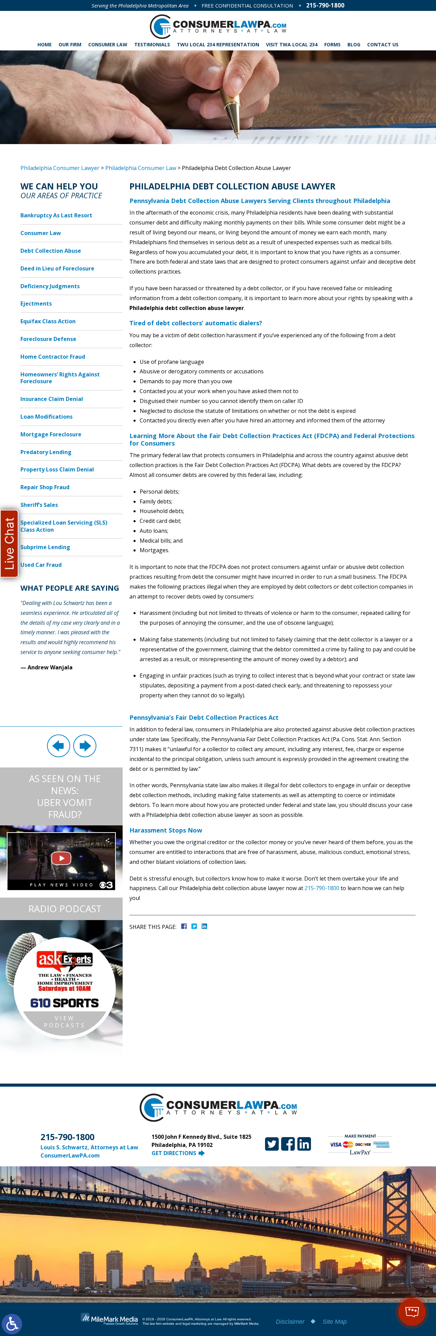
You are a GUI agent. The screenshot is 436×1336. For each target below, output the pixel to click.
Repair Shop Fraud (44, 487)
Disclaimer (290, 1321)
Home (44, 44)
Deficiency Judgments (50, 286)
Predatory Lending (46, 452)
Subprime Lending (45, 547)
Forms (332, 44)
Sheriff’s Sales (39, 505)
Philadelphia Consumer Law (140, 168)
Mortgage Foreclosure (50, 434)
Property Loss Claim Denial (57, 469)
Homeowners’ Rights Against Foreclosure (60, 378)
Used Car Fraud (41, 565)
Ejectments (36, 303)
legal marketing (194, 1323)
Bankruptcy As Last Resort (56, 215)
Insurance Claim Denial (51, 399)
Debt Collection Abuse (50, 250)
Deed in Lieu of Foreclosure (57, 268)
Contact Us (383, 44)
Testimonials (152, 44)
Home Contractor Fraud (52, 356)
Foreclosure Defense (48, 339)
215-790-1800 (325, 5)
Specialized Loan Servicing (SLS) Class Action (63, 526)
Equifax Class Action (48, 321)
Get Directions (174, 1153)
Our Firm (70, 44)
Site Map (335, 1321)
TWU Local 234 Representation (218, 44)
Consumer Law (107, 44)
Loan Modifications (46, 416)
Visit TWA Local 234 (291, 44)
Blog (353, 44)
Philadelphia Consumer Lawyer (59, 168)
